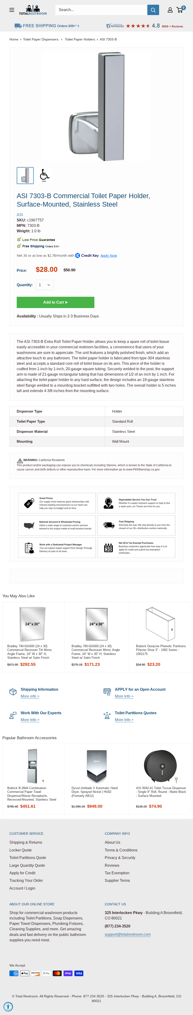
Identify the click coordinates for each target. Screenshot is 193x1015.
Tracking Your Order (26, 881)
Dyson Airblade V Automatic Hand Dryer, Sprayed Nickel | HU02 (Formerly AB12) (95, 792)
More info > (30, 696)
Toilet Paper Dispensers (41, 39)
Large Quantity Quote (27, 865)
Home (13, 39)
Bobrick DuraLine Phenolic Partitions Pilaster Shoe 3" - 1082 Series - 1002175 (161, 650)
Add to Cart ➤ (55, 302)
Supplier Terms (117, 881)
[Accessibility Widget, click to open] (8, 1006)
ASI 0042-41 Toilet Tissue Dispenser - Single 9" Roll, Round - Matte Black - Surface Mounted (161, 792)
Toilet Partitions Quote (27, 858)
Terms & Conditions (121, 850)
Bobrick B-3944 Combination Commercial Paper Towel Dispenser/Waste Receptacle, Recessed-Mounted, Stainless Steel (31, 793)
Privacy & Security (120, 858)
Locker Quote (20, 850)
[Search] (153, 10)
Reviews (112, 865)
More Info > (124, 696)
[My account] (170, 9)
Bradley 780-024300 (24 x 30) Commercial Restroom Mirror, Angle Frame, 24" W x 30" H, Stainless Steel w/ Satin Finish (96, 651)
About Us (112, 842)
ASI (20, 215)
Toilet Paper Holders (80, 39)
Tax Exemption (117, 873)
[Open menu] (11, 10)
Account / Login (22, 888)
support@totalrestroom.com (128, 934)
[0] (180, 10)
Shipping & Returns (25, 842)
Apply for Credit (22, 873)
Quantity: (25, 285)
